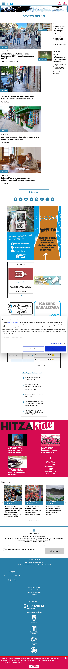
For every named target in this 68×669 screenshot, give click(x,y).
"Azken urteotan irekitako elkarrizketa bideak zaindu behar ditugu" (34, 412)
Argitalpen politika (34, 587)
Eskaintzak (50, 467)
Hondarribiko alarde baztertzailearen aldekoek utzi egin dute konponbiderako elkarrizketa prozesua (33, 510)
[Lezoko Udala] (34, 640)
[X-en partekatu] (20, 199)
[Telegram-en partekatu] (36, 199)
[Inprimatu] (52, 199)
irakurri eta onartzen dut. (22, 549)
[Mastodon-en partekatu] (26, 199)
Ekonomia (42, 30)
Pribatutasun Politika (14, 549)
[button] (50, 365)
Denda (50, 469)
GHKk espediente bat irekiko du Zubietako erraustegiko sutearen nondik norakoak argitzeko (53, 510)
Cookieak (34, 594)
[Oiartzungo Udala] (34, 651)
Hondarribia (4, 51)
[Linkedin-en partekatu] (47, 199)
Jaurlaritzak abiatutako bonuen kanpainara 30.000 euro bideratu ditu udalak (17, 56)
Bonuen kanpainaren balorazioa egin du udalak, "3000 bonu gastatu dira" (59, 57)
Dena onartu (55, 349)
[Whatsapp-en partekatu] (42, 199)
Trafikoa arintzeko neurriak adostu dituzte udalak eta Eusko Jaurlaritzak (34, 403)
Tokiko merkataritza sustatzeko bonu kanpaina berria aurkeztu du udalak (17, 97)
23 (32, 355)
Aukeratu (33, 349)
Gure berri (50, 462)
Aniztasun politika (34, 590)
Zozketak (50, 464)
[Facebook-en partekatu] (15, 199)
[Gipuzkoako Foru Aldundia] (34, 608)
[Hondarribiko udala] (34, 629)
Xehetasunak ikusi (57, 343)
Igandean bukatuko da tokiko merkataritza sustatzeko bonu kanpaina (20, 138)
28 (24, 358)
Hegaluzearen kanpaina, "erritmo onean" (33, 378)
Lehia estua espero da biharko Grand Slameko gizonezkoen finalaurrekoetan (33, 387)
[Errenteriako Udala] (34, 619)
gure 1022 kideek (12, 322)
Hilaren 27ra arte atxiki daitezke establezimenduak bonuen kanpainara (18, 179)
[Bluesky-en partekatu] (31, 199)
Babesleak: (34, 601)
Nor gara (50, 474)
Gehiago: (39, 365)
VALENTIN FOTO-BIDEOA (20, 287)
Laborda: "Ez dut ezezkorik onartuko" (34, 395)
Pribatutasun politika (34, 592)
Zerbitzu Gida (21, 264)
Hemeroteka (50, 471)
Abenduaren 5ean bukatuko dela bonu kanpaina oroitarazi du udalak (59, 30)
